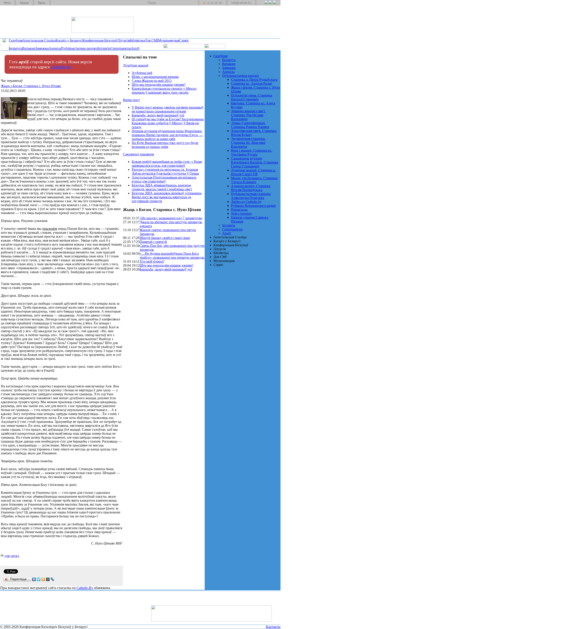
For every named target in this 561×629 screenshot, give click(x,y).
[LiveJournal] (52, 579)
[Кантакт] (61, 2)
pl (212, 2)
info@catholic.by (241, 2)
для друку (11, 556)
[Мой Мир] (48, 579)
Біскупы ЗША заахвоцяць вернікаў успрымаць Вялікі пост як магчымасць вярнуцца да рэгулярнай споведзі (167, 197)
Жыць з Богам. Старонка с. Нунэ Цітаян (31, 86)
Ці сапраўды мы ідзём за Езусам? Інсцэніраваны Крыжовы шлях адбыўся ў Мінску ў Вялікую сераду (168, 123)
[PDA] (262, 4)
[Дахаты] (56, 2)
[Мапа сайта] (66, 2)
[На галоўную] (16, 21)
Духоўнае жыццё (135, 65)
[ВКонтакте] (34, 579)
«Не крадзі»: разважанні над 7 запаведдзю (171, 218)
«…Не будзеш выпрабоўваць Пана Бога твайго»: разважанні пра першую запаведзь (172, 255)
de (220, 2)
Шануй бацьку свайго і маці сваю (165, 238)
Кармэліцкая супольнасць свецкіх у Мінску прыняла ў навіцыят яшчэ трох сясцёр (164, 90)
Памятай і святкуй (153, 242)
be (204, 2)
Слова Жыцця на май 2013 (152, 81)
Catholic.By (84, 588)
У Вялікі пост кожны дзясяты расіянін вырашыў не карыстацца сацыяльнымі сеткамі (167, 109)
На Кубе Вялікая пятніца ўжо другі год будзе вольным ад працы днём (165, 145)
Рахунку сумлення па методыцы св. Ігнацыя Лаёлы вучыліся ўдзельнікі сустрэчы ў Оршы (165, 171)
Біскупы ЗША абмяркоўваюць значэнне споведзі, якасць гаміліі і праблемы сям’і (162, 187)
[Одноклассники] (43, 579)
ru (209, 2)
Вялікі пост (131, 100)
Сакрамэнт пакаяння (138, 154)
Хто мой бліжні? (152, 261)
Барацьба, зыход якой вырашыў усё (158, 115)
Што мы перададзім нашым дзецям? (158, 84)
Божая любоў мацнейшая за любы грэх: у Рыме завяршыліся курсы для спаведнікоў (167, 163)
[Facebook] (274, 4)
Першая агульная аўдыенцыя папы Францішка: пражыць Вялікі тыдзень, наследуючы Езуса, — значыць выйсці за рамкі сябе (167, 135)
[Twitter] (270, 4)
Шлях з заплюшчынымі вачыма (155, 77)
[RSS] (266, 4)
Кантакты (273, 627)
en (216, 2)
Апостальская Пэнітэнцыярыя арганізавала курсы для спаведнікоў (164, 179)
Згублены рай (142, 73)
